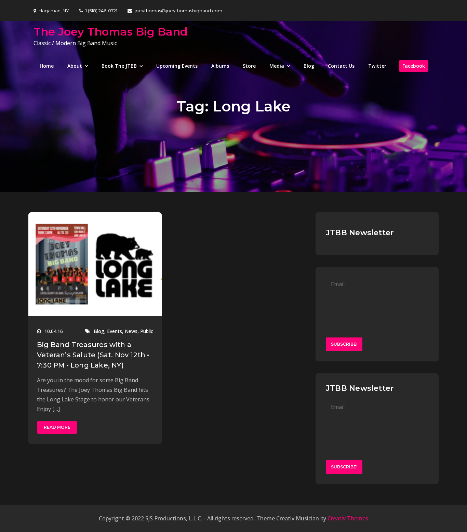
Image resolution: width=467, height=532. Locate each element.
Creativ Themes (348, 518)
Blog (309, 66)
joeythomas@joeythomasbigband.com (178, 10)
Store (249, 66)
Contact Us (341, 66)
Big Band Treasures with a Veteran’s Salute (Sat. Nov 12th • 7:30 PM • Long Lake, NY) (93, 355)
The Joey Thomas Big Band (111, 31)
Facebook (413, 66)
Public (146, 331)
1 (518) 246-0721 (101, 10)
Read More (57, 427)
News (131, 331)
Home (47, 66)
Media (276, 66)
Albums (220, 66)
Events (114, 331)
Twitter (377, 66)
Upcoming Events (177, 66)
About (74, 66)
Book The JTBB (119, 66)
